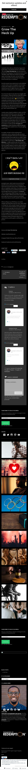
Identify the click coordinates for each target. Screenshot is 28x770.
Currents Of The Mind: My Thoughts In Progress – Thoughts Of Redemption (13, 370)
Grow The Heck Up (11, 71)
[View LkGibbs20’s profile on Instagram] (11, 435)
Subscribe (5, 423)
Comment (18, 393)
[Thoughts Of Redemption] (14, 17)
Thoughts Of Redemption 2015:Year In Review (22, 274)
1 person (11, 304)
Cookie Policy (7, 764)
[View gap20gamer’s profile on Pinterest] (15, 435)
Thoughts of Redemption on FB (11, 713)
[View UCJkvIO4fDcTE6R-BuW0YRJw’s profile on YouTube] (19, 435)
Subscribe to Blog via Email (10, 410)
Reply (15, 306)
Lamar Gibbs (14, 310)
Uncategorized (10, 266)
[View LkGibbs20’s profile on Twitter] (8, 435)
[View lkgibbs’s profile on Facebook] (4, 435)
